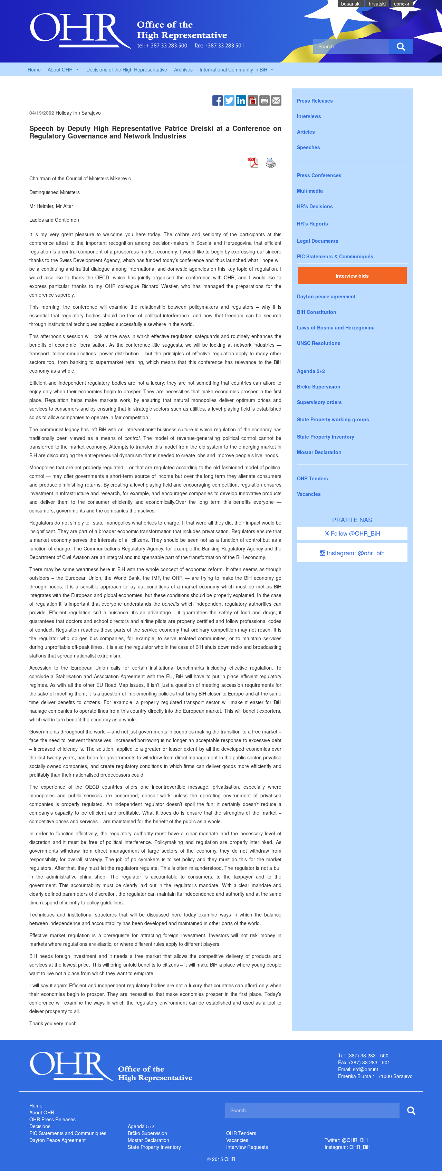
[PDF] (253, 99)
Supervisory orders (319, 402)
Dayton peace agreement (326, 296)
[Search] (401, 46)
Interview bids (352, 275)
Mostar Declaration (319, 452)
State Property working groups (333, 419)
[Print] (264, 99)
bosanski (351, 3)
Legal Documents (317, 240)
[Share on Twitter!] (229, 99)
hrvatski (377, 3)
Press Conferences (319, 175)
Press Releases (315, 100)
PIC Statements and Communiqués (67, 1133)
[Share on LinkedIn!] (241, 99)
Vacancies (309, 493)
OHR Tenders (312, 478)
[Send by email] (276, 99)
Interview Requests (247, 1146)
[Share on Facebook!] (217, 99)
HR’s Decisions (315, 206)
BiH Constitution (316, 311)
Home (34, 69)
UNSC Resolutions (318, 342)
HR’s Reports (312, 223)
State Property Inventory (325, 436)
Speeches (308, 147)
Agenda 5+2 (311, 370)
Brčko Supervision (318, 386)
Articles (306, 131)
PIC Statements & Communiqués (335, 256)
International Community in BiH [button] (233, 69)
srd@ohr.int (365, 1069)
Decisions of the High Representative (126, 69)
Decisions (39, 1126)
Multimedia (310, 190)
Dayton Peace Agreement (57, 1139)
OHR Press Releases (52, 1119)
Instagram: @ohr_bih (355, 552)
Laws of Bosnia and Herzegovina (336, 327)
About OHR (41, 1112)
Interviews (309, 116)
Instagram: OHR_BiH (348, 1146)
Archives (183, 69)
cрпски (401, 3)
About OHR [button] (60, 69)
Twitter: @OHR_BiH (346, 1139)
